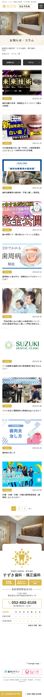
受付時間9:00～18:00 (23, 603)
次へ (30, 508)
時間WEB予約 (12, 694)
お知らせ (10, 62)
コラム (31, 62)
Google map (33, 663)
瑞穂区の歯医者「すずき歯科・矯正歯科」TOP (19, 49)
